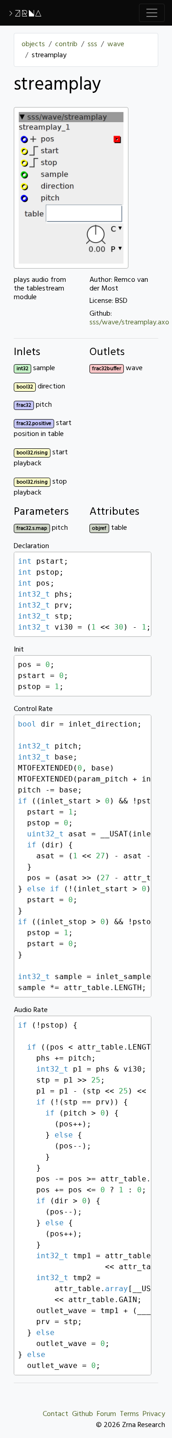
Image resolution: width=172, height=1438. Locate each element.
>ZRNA (24, 12)
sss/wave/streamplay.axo (129, 323)
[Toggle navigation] (152, 13)
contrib (66, 44)
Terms (129, 1414)
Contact (55, 1414)
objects (33, 44)
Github (82, 1414)
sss (92, 44)
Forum (106, 1414)
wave (115, 44)
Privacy (154, 1414)
